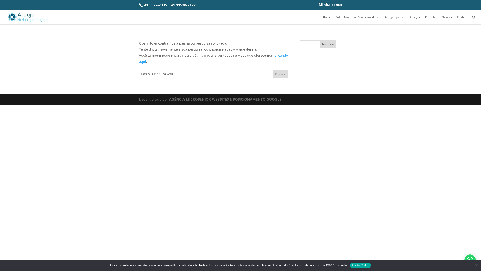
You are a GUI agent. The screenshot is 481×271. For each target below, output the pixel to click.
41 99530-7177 (183, 5)
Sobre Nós (342, 17)
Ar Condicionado (365, 17)
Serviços (414, 17)
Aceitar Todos (360, 265)
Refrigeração (392, 17)
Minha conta (330, 5)
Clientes (447, 17)
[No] (476, 265)
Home (327, 17)
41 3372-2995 (155, 5)
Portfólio (430, 17)
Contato (462, 17)
